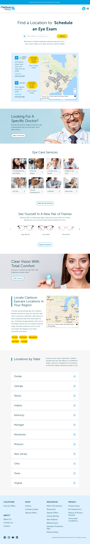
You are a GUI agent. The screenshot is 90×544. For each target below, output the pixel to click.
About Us (7, 519)
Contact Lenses (31, 509)
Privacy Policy (74, 506)
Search (62, 36)
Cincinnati (23, 337)
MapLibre (44, 96)
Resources (51, 509)
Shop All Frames (45, 245)
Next (79, 229)
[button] (24, 36)
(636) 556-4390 (20, 76)
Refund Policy (52, 532)
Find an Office (9, 506)
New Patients (52, 519)
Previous (10, 229)
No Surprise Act (74, 509)
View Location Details (33, 67)
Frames (28, 506)
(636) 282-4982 (20, 96)
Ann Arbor (15, 341)
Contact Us (8, 523)
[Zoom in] (75, 89)
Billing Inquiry (52, 523)
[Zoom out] (75, 92)
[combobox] (45, 36)
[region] (62, 312)
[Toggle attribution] (75, 96)
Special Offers (31, 513)
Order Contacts (18, 278)
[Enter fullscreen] (75, 56)
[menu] (87, 8)
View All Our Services (45, 203)
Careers (7, 526)
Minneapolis (33, 337)
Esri (48, 96)
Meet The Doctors (18, 135)
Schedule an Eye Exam (33, 60)
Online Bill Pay (53, 516)
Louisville (24, 341)
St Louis (14, 337)
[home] (8, 8)
